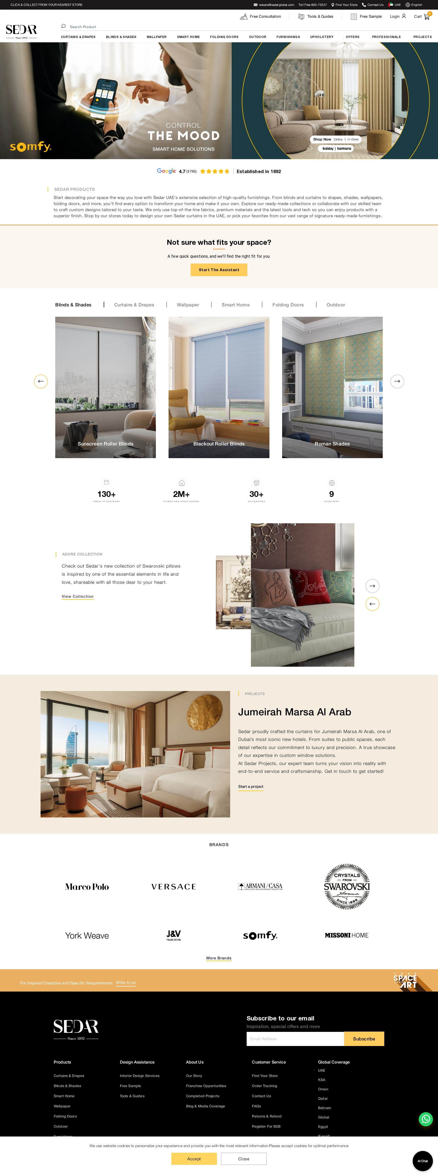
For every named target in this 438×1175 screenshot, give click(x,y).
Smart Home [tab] (236, 304)
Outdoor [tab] (336, 304)
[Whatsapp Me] (426, 1123)
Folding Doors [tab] (288, 304)
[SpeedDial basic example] (426, 1119)
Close (243, 1159)
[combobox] (247, 26)
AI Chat (423, 1161)
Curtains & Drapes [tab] (134, 304)
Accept (194, 1159)
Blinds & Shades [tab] (73, 304)
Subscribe (364, 1038)
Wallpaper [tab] (188, 304)
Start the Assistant (219, 269)
